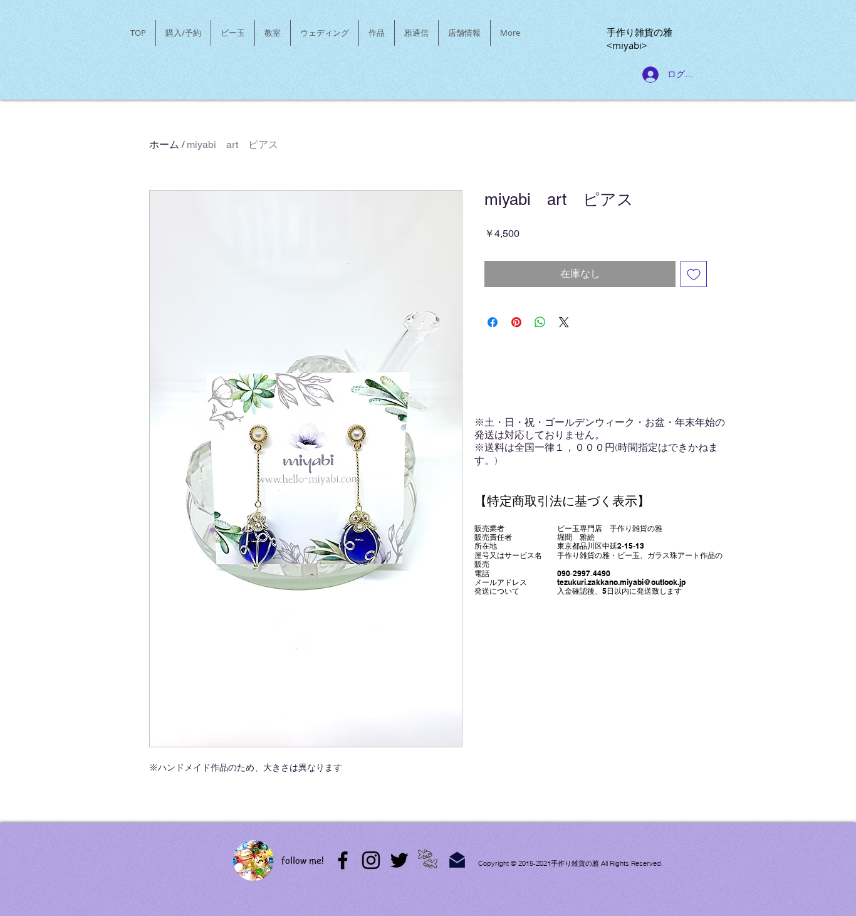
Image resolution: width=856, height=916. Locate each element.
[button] (232, 33)
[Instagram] (371, 860)
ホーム (164, 144)
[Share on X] (564, 322)
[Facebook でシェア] (492, 322)
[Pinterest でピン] (516, 322)
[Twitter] (399, 860)
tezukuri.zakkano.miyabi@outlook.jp (621, 582)
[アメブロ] (343, 860)
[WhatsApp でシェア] (540, 322)
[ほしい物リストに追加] (694, 274)
